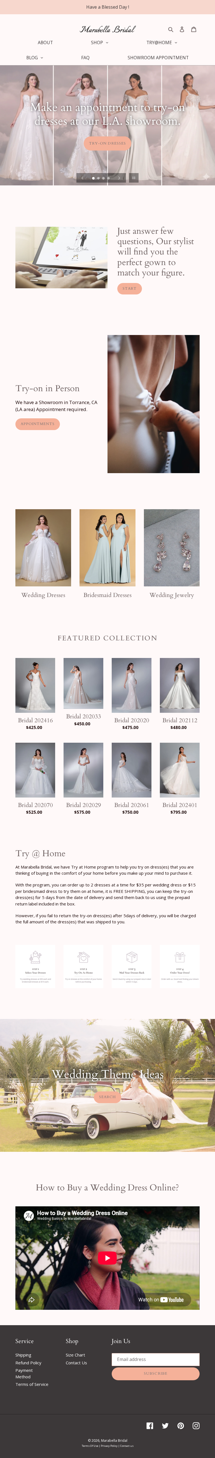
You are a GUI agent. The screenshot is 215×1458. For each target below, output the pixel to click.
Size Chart (75, 1355)
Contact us (127, 1446)
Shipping (23, 1355)
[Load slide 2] (99, 178)
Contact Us (76, 1362)
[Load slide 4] (109, 178)
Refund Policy (28, 1362)
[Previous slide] (82, 178)
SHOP (107, 136)
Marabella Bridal (114, 1440)
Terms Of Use (90, 1446)
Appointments (38, 423)
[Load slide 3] (104, 178)
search (107, 1097)
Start (130, 288)
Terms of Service (31, 1384)
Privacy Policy (109, 1446)
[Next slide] (119, 178)
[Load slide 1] (93, 178)
